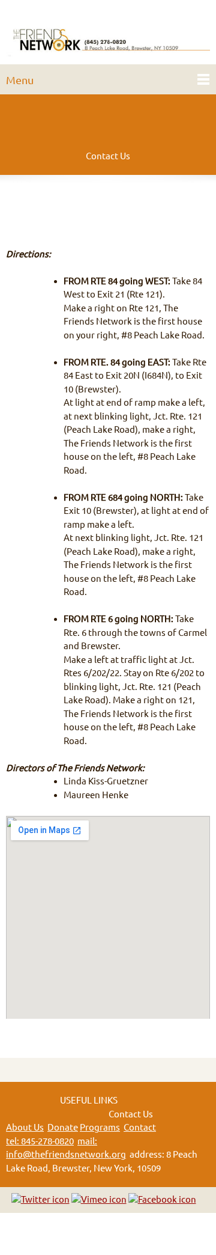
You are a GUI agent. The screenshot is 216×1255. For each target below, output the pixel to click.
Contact (140, 1127)
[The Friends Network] (108, 35)
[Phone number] (20, 204)
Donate (62, 1127)
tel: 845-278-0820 (40, 1141)
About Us (25, 1127)
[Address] (78, 204)
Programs (100, 1127)
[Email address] (49, 204)
